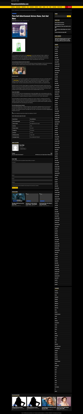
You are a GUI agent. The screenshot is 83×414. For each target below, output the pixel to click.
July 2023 (56, 126)
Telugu (56, 380)
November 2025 (57, 66)
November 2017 (57, 271)
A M (13, 205)
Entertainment (18, 7)
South (56, 369)
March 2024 (56, 109)
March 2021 (56, 186)
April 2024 (56, 106)
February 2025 (57, 85)
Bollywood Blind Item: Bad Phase (59, 22)
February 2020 (57, 213)
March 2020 (56, 211)
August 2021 (56, 175)
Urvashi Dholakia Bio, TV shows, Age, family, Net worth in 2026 (49, 408)
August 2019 (56, 226)
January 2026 (57, 61)
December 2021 (57, 166)
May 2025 (56, 79)
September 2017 (57, 275)
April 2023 (56, 132)
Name (13, 175)
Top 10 (28, 7)
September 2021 (57, 173)
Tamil (55, 376)
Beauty (56, 294)
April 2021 (56, 183)
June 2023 (56, 128)
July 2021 (56, 177)
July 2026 (56, 49)
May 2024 (56, 104)
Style (55, 374)
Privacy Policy (59, 7)
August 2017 (56, 278)
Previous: (17, 154)
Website (13, 182)
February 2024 (57, 111)
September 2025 (57, 70)
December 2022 (57, 141)
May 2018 (56, 258)
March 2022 (56, 160)
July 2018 (56, 254)
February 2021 (57, 188)
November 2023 (57, 117)
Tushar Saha (44, 409)
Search (56, 13)
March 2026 (56, 57)
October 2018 (57, 248)
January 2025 (57, 87)
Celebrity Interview (57, 314)
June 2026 (56, 51)
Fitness (56, 329)
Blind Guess (56, 303)
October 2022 (57, 145)
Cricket (44, 7)
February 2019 (57, 239)
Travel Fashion (57, 386)
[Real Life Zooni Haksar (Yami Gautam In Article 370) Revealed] (45, 197)
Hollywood (56, 344)
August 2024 (56, 98)
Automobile (56, 292)
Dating (56, 318)
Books (56, 309)
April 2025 (56, 81)
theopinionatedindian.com (19, 4)
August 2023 (56, 123)
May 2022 (56, 156)
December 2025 (57, 64)
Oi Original (56, 359)
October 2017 (57, 273)
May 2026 (56, 53)
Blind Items (32, 7)
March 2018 (56, 263)
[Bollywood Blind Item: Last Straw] (34, 401)
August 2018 (56, 252)
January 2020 (57, 216)
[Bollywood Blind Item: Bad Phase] (19, 401)
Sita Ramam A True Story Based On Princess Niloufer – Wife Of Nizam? (31, 204)
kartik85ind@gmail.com (16, 408)
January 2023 (57, 138)
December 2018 (57, 243)
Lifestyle (56, 352)
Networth (36, 7)
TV (55, 389)
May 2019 (56, 233)
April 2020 (56, 209)
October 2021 (57, 171)
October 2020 (57, 196)
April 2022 (56, 158)
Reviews (56, 367)
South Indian (16, 80)
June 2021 (56, 179)
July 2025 (56, 74)
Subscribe (69, 7)
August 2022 (56, 149)
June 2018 (56, 256)
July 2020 (56, 203)
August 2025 (56, 72)
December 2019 (57, 218)
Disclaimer (54, 7)
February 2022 (57, 162)
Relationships (57, 365)
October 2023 (57, 119)
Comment (14, 162)
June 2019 (56, 230)
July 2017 (56, 280)
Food (55, 331)
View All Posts (22, 148)
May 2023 (56, 130)
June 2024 (56, 102)
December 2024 (57, 89)
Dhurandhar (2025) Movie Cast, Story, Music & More (18, 204)
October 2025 (57, 68)
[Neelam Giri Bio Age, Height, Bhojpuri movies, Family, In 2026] (64, 401)
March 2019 (56, 237)
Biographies (24, 7)
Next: (43, 154)
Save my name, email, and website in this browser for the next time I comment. (26, 185)
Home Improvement (58, 346)
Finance (40, 7)
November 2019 (57, 220)
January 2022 (57, 164)
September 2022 (57, 147)
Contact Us (13, 7)
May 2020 (56, 207)
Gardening (56, 335)
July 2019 (56, 228)
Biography (56, 299)
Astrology (56, 290)
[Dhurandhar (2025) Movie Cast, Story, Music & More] (18, 197)
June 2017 (56, 282)
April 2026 (56, 55)
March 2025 (56, 83)
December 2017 (57, 269)
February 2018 (57, 265)
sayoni (27, 205)
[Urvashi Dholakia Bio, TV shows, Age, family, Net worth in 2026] (49, 401)
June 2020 (56, 205)
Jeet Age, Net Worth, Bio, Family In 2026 (60, 32)
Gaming (56, 333)
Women (56, 391)
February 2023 (57, 136)
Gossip (56, 337)
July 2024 (56, 100)
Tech (47, 7)
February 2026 (57, 59)
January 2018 (57, 267)
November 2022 (57, 143)
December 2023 (57, 115)
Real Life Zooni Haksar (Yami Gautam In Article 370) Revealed (45, 204)
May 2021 (56, 181)
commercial (29, 55)
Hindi (55, 342)
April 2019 (56, 235)
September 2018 (57, 250)
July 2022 (56, 151)
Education (56, 320)
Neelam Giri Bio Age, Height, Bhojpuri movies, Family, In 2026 (63, 408)
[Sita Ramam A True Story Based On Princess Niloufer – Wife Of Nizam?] (32, 197)
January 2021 (57, 190)
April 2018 (56, 260)
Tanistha (41, 205)
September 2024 (57, 96)
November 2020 (57, 194)
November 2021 (57, 168)
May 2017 (56, 284)
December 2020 (57, 192)
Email (13, 178)
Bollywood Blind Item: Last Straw (59, 24)
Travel (50, 7)
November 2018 (57, 245)
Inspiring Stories (57, 348)
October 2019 (57, 222)
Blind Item (56, 305)
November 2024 (57, 91)
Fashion (56, 324)
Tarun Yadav (15, 20)
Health (56, 339)
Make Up (56, 354)
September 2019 (57, 224)
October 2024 (57, 94)
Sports (56, 371)
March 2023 (56, 134)
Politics (56, 363)
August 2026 (57, 46)
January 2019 (57, 241)
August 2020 (57, 201)
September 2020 (57, 198)
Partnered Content (57, 361)
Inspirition (56, 350)
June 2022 (56, 153)
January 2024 (57, 113)
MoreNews (55, 412)
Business (56, 312)
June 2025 (56, 76)
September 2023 (57, 121)
